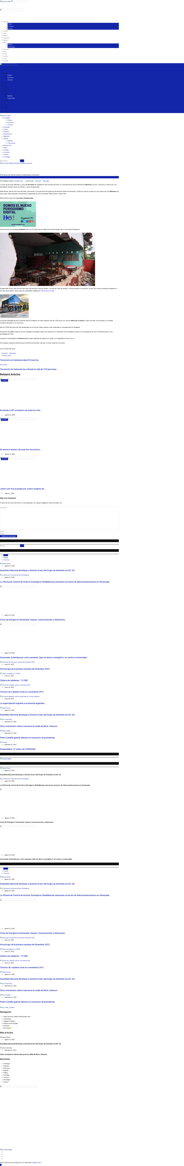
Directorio (6, 1026)
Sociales (5, 53)
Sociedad (5, 56)
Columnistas (11, 47)
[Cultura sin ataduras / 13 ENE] (59, 673)
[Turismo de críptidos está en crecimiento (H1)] (59, 685)
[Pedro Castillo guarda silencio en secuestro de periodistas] (59, 731)
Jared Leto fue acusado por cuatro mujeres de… (23, 489)
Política (9, 24)
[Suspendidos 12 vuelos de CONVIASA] (59, 742)
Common (6, 560)
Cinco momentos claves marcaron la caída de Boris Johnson (28, 726)
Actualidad (5, 21)
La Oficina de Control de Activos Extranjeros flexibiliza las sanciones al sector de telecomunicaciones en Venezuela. (55, 582)
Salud (4, 51)
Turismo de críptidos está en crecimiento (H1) (22, 692)
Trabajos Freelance (9, 1021)
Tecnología (5, 60)
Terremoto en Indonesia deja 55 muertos (19, 360)
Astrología (5, 31)
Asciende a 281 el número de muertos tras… (21, 410)
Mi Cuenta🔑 (7, 1028)
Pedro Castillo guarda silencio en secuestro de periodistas (27, 737)
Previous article (6, 355)
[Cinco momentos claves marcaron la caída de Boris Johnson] (59, 719)
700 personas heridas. (48, 291)
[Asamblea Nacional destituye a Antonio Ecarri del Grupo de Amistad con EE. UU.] (59, 563)
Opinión (5, 42)
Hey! (23, 1162)
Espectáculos (6, 37)
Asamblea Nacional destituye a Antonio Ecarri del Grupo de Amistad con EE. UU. (37, 570)
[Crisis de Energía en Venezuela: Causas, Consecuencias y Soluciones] (59, 599)
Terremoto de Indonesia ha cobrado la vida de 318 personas (28, 369)
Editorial (9, 44)
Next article (3, 364)
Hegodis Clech (36, 1162)
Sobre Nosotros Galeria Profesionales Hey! (16, 1016)
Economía (10, 26)
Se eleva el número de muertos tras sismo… (20, 449)
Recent (5, 555)
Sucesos (10, 28)
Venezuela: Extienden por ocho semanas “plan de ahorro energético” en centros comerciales (43, 657)
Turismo (5, 58)
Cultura (5, 33)
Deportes (5, 35)
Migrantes (5, 40)
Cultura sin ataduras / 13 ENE (14, 680)
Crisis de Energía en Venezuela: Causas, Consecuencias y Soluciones (32, 619)
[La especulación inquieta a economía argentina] (59, 696)
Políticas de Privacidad (10, 1023)
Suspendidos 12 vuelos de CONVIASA (17, 749)
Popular (5, 557)
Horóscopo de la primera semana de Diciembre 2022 (25, 669)
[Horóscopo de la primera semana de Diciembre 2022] (59, 662)
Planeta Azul (6, 49)
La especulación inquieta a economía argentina (22, 703)
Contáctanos (7, 1019)
